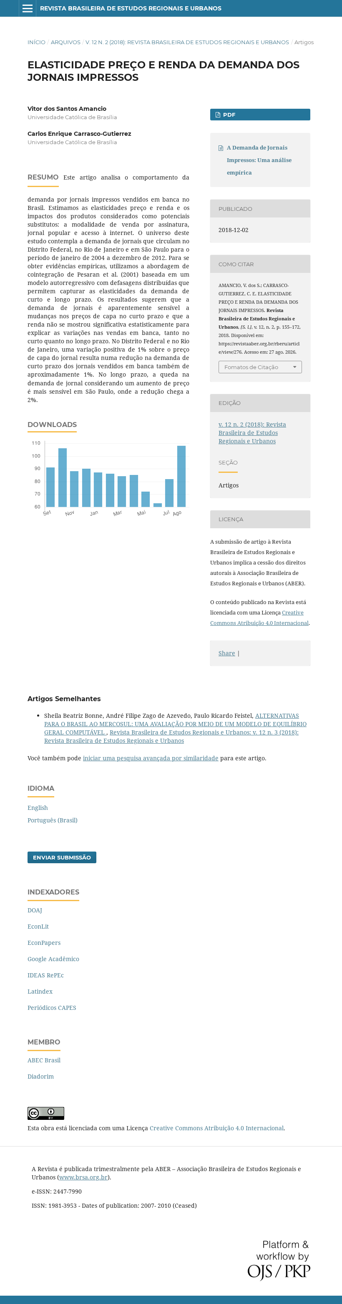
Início (36, 42)
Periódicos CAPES (52, 1008)
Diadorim (41, 1076)
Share (227, 653)
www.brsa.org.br (83, 1177)
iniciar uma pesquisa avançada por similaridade (151, 758)
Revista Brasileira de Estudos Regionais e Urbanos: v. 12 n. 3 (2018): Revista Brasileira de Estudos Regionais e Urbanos (171, 736)
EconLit (38, 926)
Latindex (40, 991)
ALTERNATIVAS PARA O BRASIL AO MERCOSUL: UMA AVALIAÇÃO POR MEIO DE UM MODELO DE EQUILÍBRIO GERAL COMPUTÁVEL (175, 724)
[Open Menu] (27, 8)
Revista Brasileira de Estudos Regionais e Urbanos (130, 8)
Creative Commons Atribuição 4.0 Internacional (217, 1128)
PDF (228, 114)
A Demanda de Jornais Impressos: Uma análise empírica (259, 160)
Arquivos (65, 42)
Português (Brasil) (53, 820)
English (38, 808)
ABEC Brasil (44, 1060)
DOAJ (35, 910)
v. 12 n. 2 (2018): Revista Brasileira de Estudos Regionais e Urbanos (187, 42)
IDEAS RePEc (46, 975)
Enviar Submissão (62, 857)
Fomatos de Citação (251, 367)
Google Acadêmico (53, 959)
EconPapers (44, 943)
